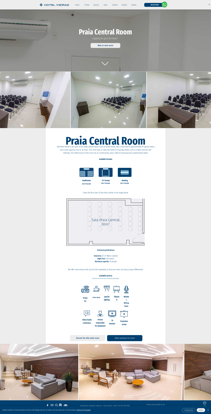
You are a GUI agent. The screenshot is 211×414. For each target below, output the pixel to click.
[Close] (208, 410)
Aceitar (201, 410)
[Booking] (61, 405)
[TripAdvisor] (65, 405)
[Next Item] (207, 100)
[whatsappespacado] (56, 405)
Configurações (188, 410)
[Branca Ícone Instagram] (52, 405)
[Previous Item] (3, 100)
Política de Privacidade (83, 410)
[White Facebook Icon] (47, 405)
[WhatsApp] (164, 4)
